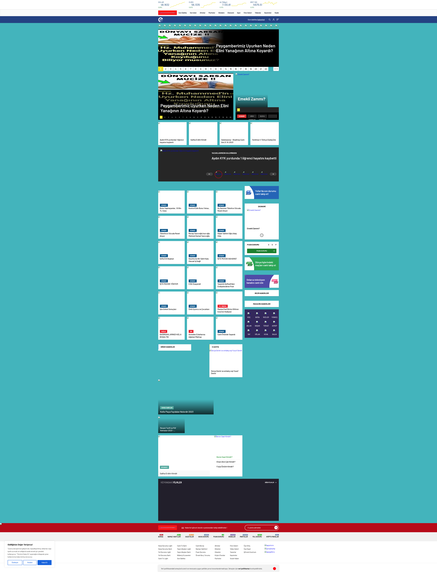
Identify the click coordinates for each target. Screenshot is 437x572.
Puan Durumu (218, 536)
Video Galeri (234, 549)
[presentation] (275, 68)
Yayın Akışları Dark (184, 552)
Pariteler (212, 13)
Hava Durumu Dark (165, 549)
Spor (239, 13)
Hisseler (231, 536)
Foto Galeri (248, 13)
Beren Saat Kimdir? (224, 457)
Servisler (193, 13)
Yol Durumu (257, 536)
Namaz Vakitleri (174, 536)
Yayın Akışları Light (184, 549)
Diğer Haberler (252, 116)
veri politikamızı (244, 569)
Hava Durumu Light (165, 546)
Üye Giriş (247, 546)
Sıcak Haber (234, 558)
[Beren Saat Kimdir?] (228, 445)
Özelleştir (15, 562)
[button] (160, 69)
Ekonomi (231, 13)
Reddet (30, 562)
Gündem (221, 13)
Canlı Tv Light (163, 558)
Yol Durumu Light (164, 552)
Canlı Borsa (200, 546)
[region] (30, 554)
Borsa (160, 536)
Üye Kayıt (247, 549)
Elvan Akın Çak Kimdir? (226, 462)
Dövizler (218, 549)
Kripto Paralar (272, 536)
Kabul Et (44, 562)
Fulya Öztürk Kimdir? (225, 466)
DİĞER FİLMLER (269, 482)
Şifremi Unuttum (250, 552)
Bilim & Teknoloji (262, 116)
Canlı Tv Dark (182, 546)
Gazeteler (268, 13)
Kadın (277, 13)
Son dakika (256, 19)
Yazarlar (233, 552)
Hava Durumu (203, 536)
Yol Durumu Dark (164, 555)
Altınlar (202, 13)
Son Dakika (183, 13)
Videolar (258, 13)
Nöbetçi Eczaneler (184, 555)
